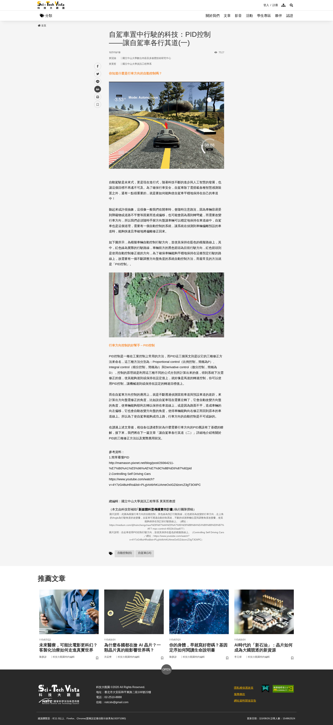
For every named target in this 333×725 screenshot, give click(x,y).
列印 (97, 96)
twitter (97, 73)
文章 (227, 16)
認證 (289, 16)
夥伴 (278, 16)
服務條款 (239, 694)
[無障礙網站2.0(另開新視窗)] (283, 689)
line (96, 81)
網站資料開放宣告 (245, 700)
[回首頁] (50, 5)
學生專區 (264, 16)
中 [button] (97, 89)
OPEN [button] (166, 669)
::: (261, 5)
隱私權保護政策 (243, 687)
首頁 (43, 25)
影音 (238, 16)
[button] (291, 5)
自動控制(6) (124, 552)
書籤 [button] (97, 104)
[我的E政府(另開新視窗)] (265, 689)
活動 (249, 16)
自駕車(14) (144, 552)
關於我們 (213, 16)
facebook (97, 66)
